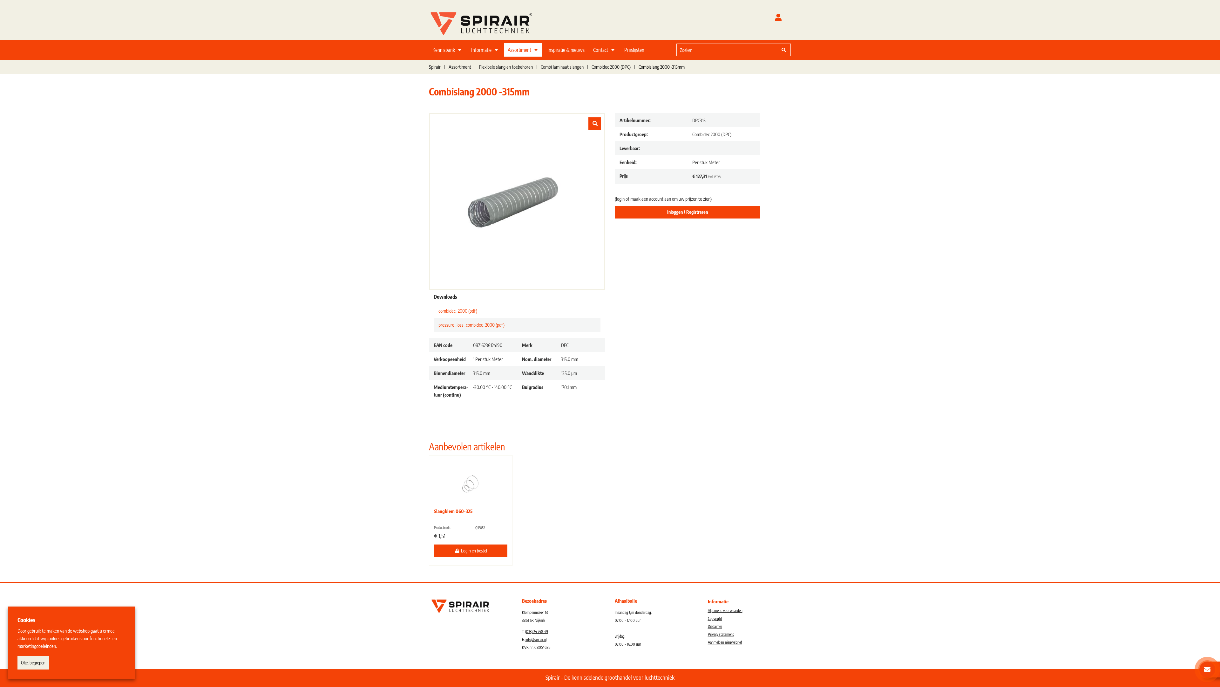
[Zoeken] (784, 50)
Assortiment (519, 50)
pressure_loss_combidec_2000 (471, 325)
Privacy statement (721, 634)
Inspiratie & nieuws (566, 50)
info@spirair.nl (535, 639)
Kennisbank (443, 50)
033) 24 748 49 (537, 631)
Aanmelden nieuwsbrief (725, 642)
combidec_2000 (457, 311)
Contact (600, 50)
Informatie (481, 50)
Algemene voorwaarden (725, 610)
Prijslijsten (634, 50)
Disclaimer (715, 626)
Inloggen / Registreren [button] (687, 212)
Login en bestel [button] (473, 550)
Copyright (715, 618)
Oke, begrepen (33, 662)
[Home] (489, 22)
